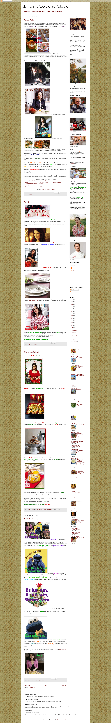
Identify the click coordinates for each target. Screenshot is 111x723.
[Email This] (54, 193)
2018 (72, 311)
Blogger (66, 719)
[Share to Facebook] (58, 193)
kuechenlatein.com (75, 477)
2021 (72, 306)
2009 (72, 327)
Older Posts (64, 685)
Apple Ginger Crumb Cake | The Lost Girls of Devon (80, 426)
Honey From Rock (75, 432)
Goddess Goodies (62, 649)
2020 (72, 308)
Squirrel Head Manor (75, 510)
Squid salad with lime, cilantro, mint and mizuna (80, 404)
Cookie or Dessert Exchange (33, 680)
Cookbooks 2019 (79, 416)
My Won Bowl (74, 495)
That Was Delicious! (75, 532)
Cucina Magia (74, 382)
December (74, 328)
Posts (72, 289)
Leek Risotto (78, 389)
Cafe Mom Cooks (74, 356)
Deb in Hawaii (75, 268)
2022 (72, 304)
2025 (72, 299)
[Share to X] (56, 193)
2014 (72, 318)
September (74, 341)
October (74, 339)
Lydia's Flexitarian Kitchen (77, 491)
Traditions (28, 202)
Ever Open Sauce (74, 410)
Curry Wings (78, 484)
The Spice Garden (75, 536)
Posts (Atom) (32, 687)
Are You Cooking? (75, 347)
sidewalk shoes (74, 508)
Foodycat (73, 415)
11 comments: (49, 509)
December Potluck (31, 511)
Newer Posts (27, 685)
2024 (72, 301)
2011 (72, 323)
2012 (72, 322)
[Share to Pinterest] (59, 193)
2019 (72, 309)
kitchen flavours (74, 469)
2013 (72, 320)
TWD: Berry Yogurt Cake (75, 529)
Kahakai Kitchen (74, 458)
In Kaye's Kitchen (75, 445)
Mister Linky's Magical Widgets (48, 189)
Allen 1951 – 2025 (74, 411)
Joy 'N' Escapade (74, 449)
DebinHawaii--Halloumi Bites (31, 183)
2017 (72, 313)
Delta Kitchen (74, 388)
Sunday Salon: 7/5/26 (75, 442)
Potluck (42, 511)
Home (46, 685)
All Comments (74, 291)
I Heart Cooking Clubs (46, 6)
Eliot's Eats (73, 397)
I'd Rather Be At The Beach (77, 441)
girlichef (73, 423)
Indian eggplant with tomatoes (76, 497)
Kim (73, 270)
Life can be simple (75, 483)
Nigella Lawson (30, 344)
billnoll (58, 719)
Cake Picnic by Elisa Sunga (76, 398)
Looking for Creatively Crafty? (76, 492)
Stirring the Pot (74, 519)
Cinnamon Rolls (79, 501)
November (74, 337)
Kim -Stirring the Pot (44, 180)
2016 (72, 315)
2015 (72, 316)
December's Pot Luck (33, 300)
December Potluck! (32, 352)
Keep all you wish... (74, 533)
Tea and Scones (74, 528)
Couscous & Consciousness (77, 267)
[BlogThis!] (55, 193)
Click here (72, 163)
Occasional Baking (75, 500)
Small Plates (29, 20)
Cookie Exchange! (31, 518)
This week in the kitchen (75, 446)
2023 (72, 302)
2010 (72, 325)
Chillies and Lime (75, 365)
